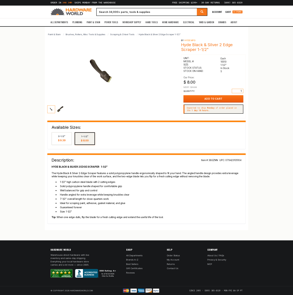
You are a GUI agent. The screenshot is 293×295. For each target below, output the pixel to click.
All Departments (59, 22)
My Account (173, 259)
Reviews (130, 272)
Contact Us (172, 268)
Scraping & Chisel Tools (122, 34)
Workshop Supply (131, 22)
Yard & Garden (206, 22)
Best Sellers (132, 264)
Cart (233, 11)
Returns (171, 264)
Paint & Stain (93, 22)
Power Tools (111, 22)
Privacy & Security (216, 259)
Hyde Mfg (190, 40)
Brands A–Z (132, 259)
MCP (209, 264)
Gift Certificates (134, 268)
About (234, 22)
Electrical (188, 22)
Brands (222, 22)
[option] (62, 138)
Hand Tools (151, 22)
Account (217, 12)
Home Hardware (170, 22)
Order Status (173, 255)
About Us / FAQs (215, 255)
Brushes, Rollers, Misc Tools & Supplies (85, 34)
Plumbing (77, 22)
